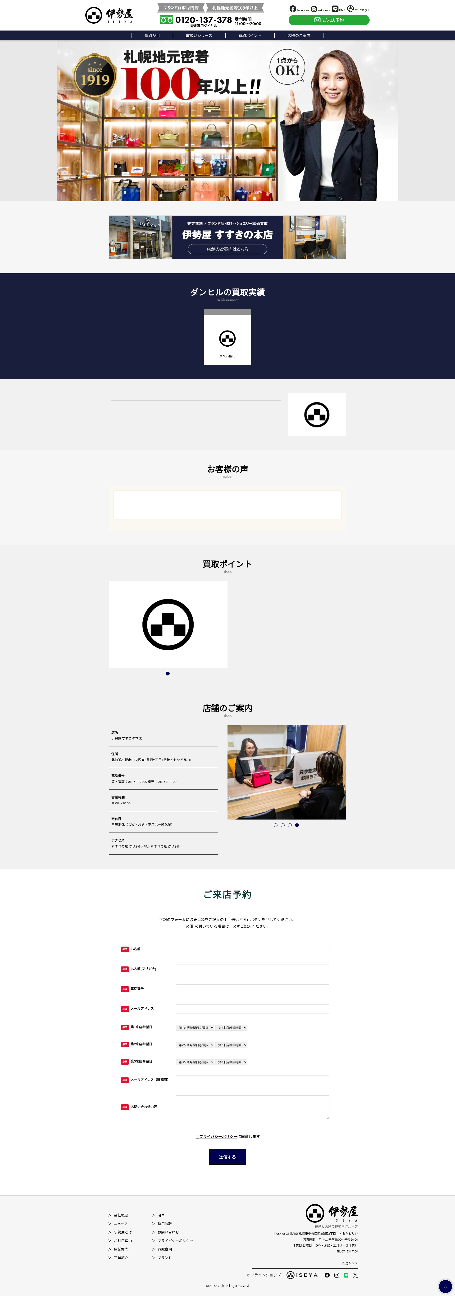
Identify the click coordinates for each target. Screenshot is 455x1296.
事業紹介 (118, 1258)
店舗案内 (118, 1249)
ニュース (118, 1224)
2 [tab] (283, 825)
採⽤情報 (162, 1224)
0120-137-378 (203, 19)
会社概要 (118, 1215)
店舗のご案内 (298, 35)
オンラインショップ (264, 1275)
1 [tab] (168, 674)
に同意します (229, 1136)
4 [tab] (297, 825)
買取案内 (162, 1249)
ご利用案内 (120, 1241)
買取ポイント (250, 35)
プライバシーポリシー (218, 1136)
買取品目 (152, 35)
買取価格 (227, 356)
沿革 (158, 1215)
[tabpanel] (168, 624)
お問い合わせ (165, 1232)
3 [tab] (290, 825)
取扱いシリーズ (199, 35)
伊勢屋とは (120, 1232)
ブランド (162, 1258)
